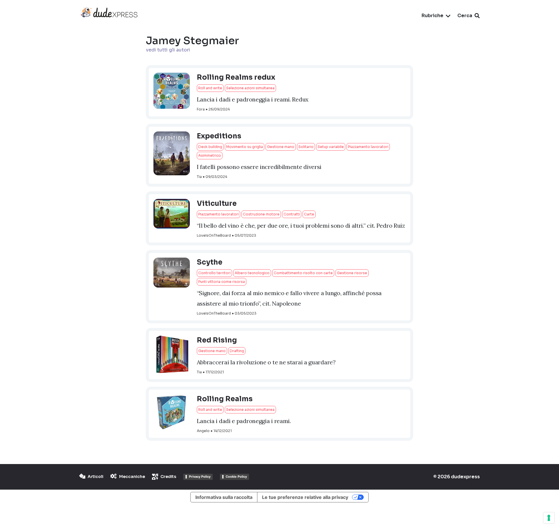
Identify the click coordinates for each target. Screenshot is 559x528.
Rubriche (432, 16)
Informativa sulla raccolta (223, 497)
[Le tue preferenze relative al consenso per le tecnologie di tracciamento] (548, 517)
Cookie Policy (236, 477)
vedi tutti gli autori (168, 50)
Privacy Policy (199, 477)
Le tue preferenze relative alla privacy (305, 497)
